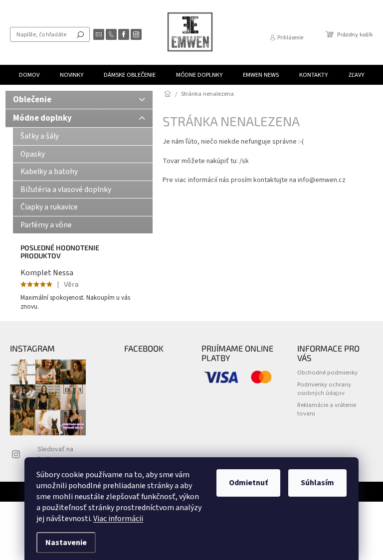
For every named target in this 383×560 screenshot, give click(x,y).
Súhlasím (317, 482)
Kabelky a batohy (49, 171)
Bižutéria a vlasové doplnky (65, 189)
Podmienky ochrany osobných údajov (324, 388)
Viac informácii (118, 518)
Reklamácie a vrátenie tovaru (326, 409)
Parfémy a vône (46, 224)
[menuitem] (29, 75)
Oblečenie (32, 100)
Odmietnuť (248, 482)
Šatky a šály (39, 136)
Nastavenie (66, 542)
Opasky (32, 154)
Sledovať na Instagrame (55, 454)
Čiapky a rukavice (49, 206)
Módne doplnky (42, 118)
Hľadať (80, 34)
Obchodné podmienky (327, 372)
